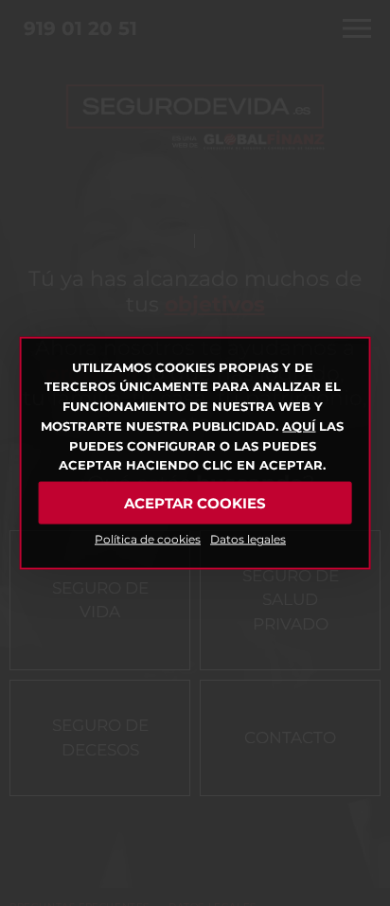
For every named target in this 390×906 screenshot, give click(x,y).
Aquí (298, 426)
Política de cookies (148, 539)
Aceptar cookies (195, 502)
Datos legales (248, 539)
